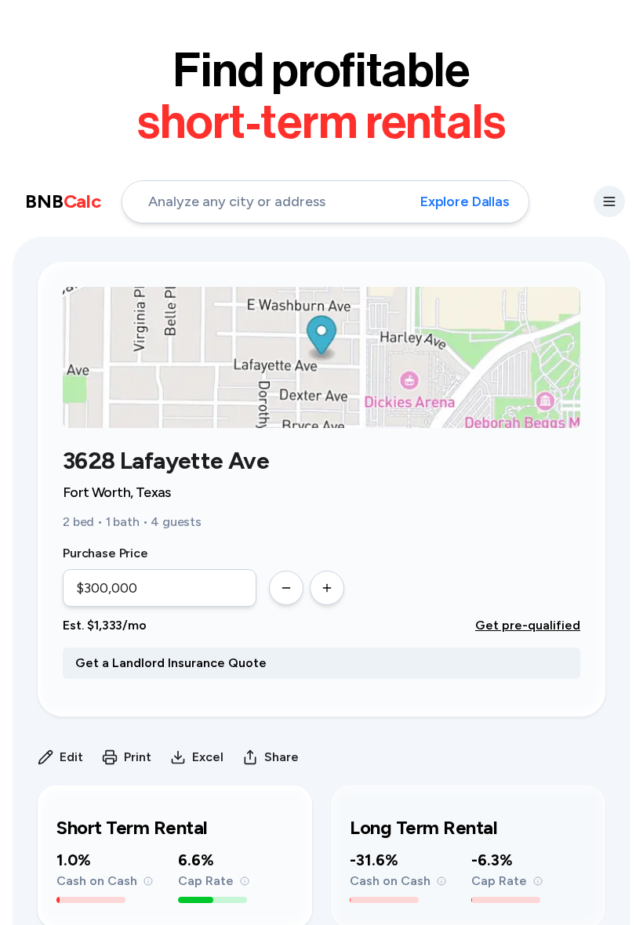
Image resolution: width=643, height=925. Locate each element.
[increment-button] (327, 588)
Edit (71, 756)
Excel (207, 756)
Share (281, 756)
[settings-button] (609, 201)
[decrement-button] (286, 588)
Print (137, 756)
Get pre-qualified (527, 625)
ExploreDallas (465, 201)
